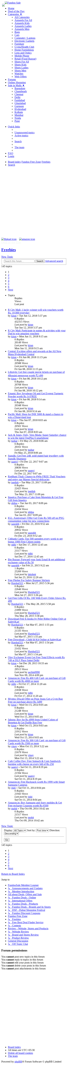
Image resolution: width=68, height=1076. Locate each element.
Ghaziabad (20, 103)
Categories (15, 14)
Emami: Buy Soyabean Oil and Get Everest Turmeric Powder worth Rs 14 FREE (35, 395)
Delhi (17, 97)
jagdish (15, 482)
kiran (14, 315)
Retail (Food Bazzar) (25, 58)
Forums (12, 79)
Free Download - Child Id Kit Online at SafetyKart (34, 639)
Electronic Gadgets (24, 41)
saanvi (14, 461)
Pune (17, 121)
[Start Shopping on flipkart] (9, 239)
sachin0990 (34, 672)
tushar (14, 440)
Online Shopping (17, 82)
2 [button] (8, 274)
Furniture (19, 43)
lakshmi (32, 574)
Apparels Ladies (23, 26)
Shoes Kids (20, 64)
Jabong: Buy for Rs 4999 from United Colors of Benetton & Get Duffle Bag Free (33, 721)
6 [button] (8, 286)
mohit (14, 808)
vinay (14, 746)
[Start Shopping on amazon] (27, 239)
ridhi (13, 544)
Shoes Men (20, 70)
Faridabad (20, 100)
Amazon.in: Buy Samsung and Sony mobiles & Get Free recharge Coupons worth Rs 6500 (35, 804)
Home (11, 8)
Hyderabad (20, 109)
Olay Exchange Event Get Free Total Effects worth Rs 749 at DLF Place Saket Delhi (36, 659)
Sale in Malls (16, 85)
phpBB (18, 1061)
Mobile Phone (22, 55)
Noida (18, 118)
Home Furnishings (24, 49)
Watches (19, 73)
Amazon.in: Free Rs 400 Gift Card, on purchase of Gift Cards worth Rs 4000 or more (37, 679)
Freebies (8, 250)
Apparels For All (23, 20)
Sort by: (31, 830)
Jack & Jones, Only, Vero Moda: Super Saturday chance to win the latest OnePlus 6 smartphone (37, 436)
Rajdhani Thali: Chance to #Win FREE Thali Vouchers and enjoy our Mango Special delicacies (36, 478)
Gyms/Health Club (24, 46)
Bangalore (20, 88)
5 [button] (8, 283)
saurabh (15, 524)
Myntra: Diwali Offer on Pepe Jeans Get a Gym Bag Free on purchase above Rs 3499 (35, 700)
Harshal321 (17, 583)
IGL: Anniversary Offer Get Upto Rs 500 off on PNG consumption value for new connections (36, 519)
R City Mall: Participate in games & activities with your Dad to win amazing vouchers (37, 332)
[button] (10, 289)
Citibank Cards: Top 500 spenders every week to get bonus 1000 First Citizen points (35, 540)
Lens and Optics (23, 52)
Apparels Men (22, 29)
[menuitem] (24, 132)
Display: (8, 830)
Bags (17, 32)
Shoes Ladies (21, 67)
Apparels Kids (22, 23)
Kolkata (19, 112)
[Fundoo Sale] (13, 2)
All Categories (22, 17)
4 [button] (8, 280)
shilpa (14, 503)
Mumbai (19, 115)
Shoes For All (22, 61)
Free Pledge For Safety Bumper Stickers (29, 580)
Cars (17, 35)
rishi (13, 787)
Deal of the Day (16, 11)
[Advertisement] (34, 204)
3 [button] (8, 277)
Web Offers (21, 76)
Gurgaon (19, 106)
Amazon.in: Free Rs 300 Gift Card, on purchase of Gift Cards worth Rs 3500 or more (37, 742)
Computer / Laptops (25, 38)
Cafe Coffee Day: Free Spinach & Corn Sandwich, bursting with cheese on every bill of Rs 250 (34, 762)
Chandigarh (21, 91)
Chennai (19, 94)
